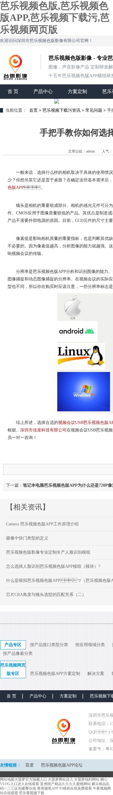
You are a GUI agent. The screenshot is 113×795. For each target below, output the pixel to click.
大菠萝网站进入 (60, 779)
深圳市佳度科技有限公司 (43, 430)
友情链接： (10, 765)
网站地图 (7, 779)
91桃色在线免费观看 (75, 788)
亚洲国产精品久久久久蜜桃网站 (65, 784)
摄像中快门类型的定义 (27, 538)
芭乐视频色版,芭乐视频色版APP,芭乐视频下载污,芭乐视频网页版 (55, 17)
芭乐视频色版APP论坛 (62, 765)
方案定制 (77, 91)
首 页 (13, 91)
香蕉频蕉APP (47, 788)
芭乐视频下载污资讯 (61, 110)
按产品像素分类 (18, 653)
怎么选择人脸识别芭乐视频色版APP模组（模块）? (53, 566)
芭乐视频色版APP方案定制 (55, 673)
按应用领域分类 (90, 644)
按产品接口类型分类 (49, 644)
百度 (29, 765)
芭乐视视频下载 (31, 793)
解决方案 (95, 673)
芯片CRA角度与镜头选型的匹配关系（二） (46, 594)
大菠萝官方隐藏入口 (30, 779)
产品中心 (43, 91)
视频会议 (66, 422)
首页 (33, 110)
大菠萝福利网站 (86, 779)
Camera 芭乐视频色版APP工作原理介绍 (42, 524)
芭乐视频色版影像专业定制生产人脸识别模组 (48, 552)
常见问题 (93, 110)
